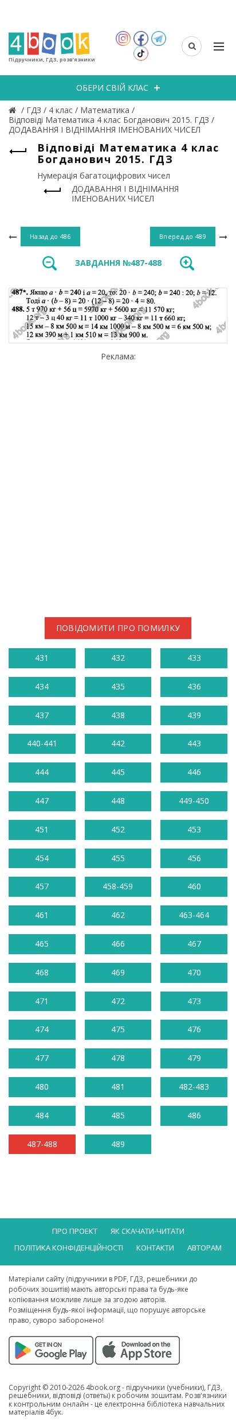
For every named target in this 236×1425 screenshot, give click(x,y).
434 (42, 686)
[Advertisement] (118, 480)
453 (194, 829)
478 (118, 1057)
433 (194, 657)
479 (194, 1057)
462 (118, 914)
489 (118, 1144)
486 (194, 1115)
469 (118, 972)
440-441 (42, 743)
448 (118, 800)
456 (194, 858)
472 (118, 1001)
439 (194, 715)
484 (42, 1115)
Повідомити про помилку (118, 627)
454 (42, 858)
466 (118, 943)
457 (42, 886)
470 (194, 972)
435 (118, 686)
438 (118, 715)
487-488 (42, 1144)
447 (42, 800)
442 (118, 743)
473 (194, 1001)
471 (42, 1001)
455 (118, 858)
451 (42, 829)
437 (42, 715)
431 (42, 657)
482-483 (194, 1086)
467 (194, 943)
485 (118, 1115)
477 (42, 1057)
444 (42, 771)
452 (118, 829)
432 (118, 657)
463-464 (194, 914)
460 (194, 886)
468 (42, 972)
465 (42, 943)
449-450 (194, 800)
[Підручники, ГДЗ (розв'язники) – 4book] (14, 109)
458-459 (118, 886)
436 (194, 686)
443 (194, 743)
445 (118, 771)
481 (118, 1086)
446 (194, 771)
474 (42, 1029)
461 (42, 914)
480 (42, 1086)
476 (194, 1029)
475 (118, 1029)
